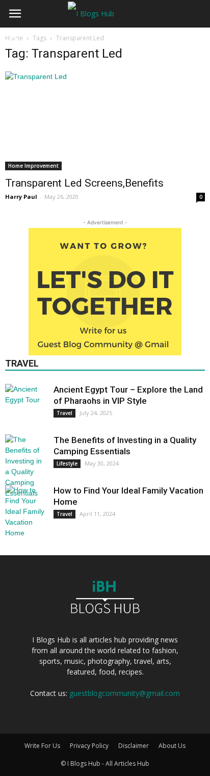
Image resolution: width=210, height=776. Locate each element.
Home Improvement (33, 165)
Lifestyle (67, 463)
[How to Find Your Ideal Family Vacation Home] (25, 511)
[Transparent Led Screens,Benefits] (105, 120)
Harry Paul (21, 196)
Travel (64, 413)
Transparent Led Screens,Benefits (84, 183)
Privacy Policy (89, 745)
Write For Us (42, 745)
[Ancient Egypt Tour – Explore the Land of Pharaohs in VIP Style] (25, 404)
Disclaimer (133, 745)
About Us (172, 745)
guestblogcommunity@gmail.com (124, 693)
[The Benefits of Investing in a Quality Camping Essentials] (25, 466)
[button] (15, 14)
